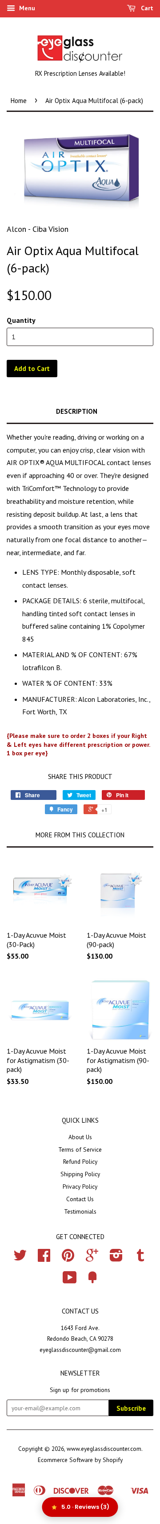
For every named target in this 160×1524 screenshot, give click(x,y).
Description (76, 411)
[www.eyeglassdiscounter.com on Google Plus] (92, 1258)
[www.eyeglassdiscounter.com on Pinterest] (68, 1258)
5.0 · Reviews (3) (85, 1507)
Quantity (21, 320)
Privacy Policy (80, 1186)
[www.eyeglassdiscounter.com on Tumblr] (140, 1258)
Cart (146, 8)
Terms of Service (80, 1149)
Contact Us (80, 1199)
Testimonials (80, 1211)
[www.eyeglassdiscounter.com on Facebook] (44, 1258)
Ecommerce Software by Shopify (80, 1460)
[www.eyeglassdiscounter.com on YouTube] (70, 1281)
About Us (80, 1137)
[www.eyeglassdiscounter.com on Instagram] (116, 1258)
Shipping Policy (80, 1174)
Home (19, 100)
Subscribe (131, 1408)
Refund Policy (80, 1161)
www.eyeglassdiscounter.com (104, 1449)
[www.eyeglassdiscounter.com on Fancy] (92, 1281)
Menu (26, 8)
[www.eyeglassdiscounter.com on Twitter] (20, 1258)
